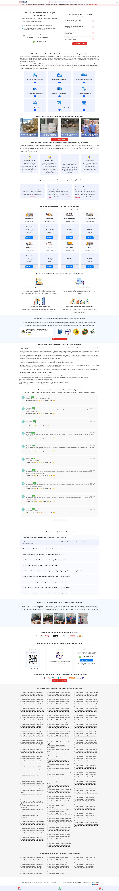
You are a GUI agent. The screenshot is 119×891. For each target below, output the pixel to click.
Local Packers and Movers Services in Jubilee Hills (32, 724)
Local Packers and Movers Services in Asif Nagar (85, 731)
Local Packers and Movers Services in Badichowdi (32, 699)
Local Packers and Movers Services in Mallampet (86, 742)
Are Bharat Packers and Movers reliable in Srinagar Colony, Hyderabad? (40, 565)
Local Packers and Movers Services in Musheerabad (33, 753)
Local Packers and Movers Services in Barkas (85, 810)
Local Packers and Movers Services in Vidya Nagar (86, 822)
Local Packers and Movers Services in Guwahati (59, 857)
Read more (32, 196)
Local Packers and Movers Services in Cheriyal (85, 785)
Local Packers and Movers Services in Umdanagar (86, 735)
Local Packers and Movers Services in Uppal (84, 813)
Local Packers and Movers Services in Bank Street (32, 701)
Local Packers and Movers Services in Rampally (85, 760)
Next (67, 520)
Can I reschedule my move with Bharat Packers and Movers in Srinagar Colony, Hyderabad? (45, 593)
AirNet (97, 882)
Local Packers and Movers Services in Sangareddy (86, 703)
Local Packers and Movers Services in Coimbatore (32, 868)
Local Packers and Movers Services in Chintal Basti (33, 715)
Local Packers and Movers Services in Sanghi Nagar (33, 821)
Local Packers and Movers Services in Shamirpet (59, 701)
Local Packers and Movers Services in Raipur (85, 857)
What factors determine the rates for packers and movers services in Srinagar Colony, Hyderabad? (46, 576)
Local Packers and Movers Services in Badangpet (86, 751)
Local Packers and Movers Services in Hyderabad (32, 857)
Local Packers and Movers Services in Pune (58, 873)
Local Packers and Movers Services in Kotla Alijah (59, 811)
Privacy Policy (46, 882)
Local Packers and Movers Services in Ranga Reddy (33, 825)
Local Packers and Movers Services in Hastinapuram (60, 728)
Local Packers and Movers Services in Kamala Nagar (60, 813)
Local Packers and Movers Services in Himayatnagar (33, 722)
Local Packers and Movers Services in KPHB (31, 726)
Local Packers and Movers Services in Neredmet (32, 760)
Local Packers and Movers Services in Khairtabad (32, 733)
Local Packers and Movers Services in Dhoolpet (85, 783)
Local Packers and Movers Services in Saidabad (85, 758)
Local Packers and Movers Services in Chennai (32, 866)
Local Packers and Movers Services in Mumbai (59, 866)
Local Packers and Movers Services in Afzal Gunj (85, 733)
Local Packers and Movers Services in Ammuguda (86, 792)
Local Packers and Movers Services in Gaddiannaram (60, 816)
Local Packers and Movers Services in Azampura (85, 790)
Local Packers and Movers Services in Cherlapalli (32, 835)
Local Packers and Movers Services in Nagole (31, 758)
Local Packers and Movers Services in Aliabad (85, 804)
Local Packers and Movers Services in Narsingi (59, 710)
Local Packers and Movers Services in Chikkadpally (33, 712)
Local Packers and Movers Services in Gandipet (85, 781)
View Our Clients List (61, 680)
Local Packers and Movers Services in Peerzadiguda (60, 800)
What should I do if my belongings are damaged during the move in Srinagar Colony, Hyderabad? (46, 587)
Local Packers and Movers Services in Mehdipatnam (33, 830)
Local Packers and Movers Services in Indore (58, 859)
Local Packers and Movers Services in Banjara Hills (33, 710)
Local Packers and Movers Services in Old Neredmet (60, 803)
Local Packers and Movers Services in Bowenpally (59, 699)
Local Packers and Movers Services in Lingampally (32, 742)
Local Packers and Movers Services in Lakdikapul (32, 744)
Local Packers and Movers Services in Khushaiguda (60, 841)
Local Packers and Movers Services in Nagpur (58, 868)
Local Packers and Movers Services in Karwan (85, 808)
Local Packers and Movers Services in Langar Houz (33, 832)
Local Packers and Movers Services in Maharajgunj (59, 836)
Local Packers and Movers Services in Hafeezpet (59, 733)
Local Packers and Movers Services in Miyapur (85, 797)
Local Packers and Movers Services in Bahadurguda (86, 692)
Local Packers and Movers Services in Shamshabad (86, 701)
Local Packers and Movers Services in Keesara (59, 724)
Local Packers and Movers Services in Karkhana (59, 715)
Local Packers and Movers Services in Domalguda (32, 717)
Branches (40, 882)
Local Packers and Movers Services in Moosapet (85, 772)
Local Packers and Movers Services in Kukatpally (86, 717)
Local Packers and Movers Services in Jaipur (58, 862)
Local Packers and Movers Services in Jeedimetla (86, 719)
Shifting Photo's (33, 882)
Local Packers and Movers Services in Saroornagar (60, 798)
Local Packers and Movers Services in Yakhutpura (86, 696)
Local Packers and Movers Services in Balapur (85, 801)
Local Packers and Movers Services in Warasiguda (32, 837)
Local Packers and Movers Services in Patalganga (32, 766)
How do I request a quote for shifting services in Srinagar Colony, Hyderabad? (41, 554)
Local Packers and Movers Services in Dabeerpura (86, 724)
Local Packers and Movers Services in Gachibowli (32, 719)
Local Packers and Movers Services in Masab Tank (33, 749)
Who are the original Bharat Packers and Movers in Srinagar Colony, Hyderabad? (42, 548)
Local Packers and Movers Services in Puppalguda (86, 706)
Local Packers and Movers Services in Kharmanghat (60, 843)
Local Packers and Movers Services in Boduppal (85, 788)
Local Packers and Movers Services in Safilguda (85, 738)
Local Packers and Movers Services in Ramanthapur (60, 831)
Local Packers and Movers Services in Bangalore (32, 862)
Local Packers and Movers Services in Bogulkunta (32, 703)
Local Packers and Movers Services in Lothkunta (59, 706)
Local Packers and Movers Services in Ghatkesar (85, 747)
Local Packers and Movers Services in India (84, 866)
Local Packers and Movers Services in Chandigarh (32, 864)
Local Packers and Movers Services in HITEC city (59, 731)
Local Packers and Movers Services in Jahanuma (59, 717)
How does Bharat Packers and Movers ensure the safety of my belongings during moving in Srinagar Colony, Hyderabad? (52, 571)
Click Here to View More (60, 139)
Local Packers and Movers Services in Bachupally (86, 728)
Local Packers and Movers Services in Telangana (86, 868)
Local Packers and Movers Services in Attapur (58, 726)
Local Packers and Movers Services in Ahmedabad (32, 859)
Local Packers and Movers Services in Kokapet (32, 731)
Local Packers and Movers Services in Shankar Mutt (60, 796)
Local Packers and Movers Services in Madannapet (86, 715)
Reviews (27, 882)
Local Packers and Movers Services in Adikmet (32, 696)
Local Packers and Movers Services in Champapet (86, 749)
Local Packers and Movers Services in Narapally (85, 740)
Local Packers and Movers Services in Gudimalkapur (33, 823)
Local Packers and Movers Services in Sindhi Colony (33, 813)
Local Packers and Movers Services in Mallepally (59, 694)
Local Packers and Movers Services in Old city (85, 763)
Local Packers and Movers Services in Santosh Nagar (60, 772)
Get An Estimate (93, 4)
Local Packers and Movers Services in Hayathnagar (33, 788)
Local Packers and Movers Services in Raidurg (85, 795)
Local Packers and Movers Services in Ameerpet (32, 692)
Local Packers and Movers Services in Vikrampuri (86, 699)
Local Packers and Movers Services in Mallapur (85, 774)
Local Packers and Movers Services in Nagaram (59, 722)
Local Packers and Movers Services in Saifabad (32, 778)
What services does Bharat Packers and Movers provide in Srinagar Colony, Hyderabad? (44, 537)
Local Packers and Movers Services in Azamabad (32, 694)
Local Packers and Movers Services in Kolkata (58, 864)
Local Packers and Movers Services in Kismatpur (59, 708)
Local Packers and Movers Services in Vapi (84, 864)
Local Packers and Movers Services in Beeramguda (59, 834)
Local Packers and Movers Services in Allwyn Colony (33, 819)
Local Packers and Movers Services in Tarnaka (59, 719)
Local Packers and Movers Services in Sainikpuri (32, 781)
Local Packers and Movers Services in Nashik (58, 871)
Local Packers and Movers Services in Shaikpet (85, 756)
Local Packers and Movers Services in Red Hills (59, 703)
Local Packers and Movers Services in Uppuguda (85, 753)
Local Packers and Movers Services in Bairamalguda (60, 827)
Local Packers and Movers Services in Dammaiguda (60, 696)
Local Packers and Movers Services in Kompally (59, 712)
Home (23, 882)
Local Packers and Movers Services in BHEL (84, 820)
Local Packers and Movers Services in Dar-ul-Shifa (86, 722)
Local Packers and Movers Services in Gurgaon (32, 873)
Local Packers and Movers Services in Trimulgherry (60, 791)
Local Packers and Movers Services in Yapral (85, 806)
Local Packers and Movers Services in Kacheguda (32, 735)
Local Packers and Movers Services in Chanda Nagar (60, 822)
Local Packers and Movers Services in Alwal (84, 817)
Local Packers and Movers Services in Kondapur (32, 728)
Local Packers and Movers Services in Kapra (84, 815)
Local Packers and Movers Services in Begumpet (32, 708)
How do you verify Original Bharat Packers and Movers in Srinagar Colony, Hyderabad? (44, 559)
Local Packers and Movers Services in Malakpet (85, 776)
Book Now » (29, 237)
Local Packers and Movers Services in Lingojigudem (60, 809)
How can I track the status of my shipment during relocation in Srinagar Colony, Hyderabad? (45, 582)
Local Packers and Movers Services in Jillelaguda (59, 845)
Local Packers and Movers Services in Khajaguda (86, 744)
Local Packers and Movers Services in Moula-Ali (32, 747)
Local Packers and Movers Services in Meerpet (85, 799)
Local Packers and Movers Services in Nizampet (85, 765)
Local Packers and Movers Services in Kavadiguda (32, 740)
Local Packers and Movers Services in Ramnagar (32, 772)
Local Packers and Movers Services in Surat (84, 859)
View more (77, 197)
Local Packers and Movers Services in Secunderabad (33, 785)
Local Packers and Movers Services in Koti (31, 738)
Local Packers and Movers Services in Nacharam (85, 769)
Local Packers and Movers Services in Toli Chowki (59, 829)
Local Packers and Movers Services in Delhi (31, 871)
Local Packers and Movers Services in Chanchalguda (60, 825)
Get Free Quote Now (80, 43)
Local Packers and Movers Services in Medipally (32, 756)
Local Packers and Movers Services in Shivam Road (33, 783)
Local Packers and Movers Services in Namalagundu (33, 828)
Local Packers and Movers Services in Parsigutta (32, 839)
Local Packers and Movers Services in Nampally (85, 767)
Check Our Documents (60, 339)
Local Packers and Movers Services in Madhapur (32, 751)
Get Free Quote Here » (86, 660)
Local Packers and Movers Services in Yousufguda (86, 694)
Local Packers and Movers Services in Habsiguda (59, 735)
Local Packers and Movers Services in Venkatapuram (60, 789)
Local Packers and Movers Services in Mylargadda (59, 692)
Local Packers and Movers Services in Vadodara (85, 862)
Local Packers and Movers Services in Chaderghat (86, 726)
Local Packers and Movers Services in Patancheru (86, 710)
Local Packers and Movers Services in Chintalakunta (60, 820)
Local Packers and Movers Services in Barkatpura (32, 706)
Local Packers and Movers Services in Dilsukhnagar (60, 818)
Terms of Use (53, 882)
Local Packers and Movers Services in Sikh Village (59, 793)
